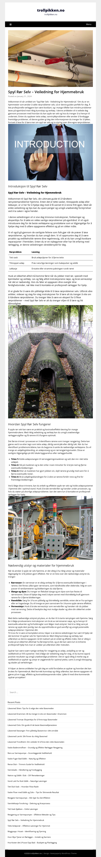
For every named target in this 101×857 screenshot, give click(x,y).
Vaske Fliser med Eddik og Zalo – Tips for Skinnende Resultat (33, 792)
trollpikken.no (51, 10)
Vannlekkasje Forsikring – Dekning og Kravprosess (29, 803)
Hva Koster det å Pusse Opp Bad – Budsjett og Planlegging (32, 842)
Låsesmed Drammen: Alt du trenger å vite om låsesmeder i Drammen (37, 714)
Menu (88, 24)
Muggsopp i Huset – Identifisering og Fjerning (27, 831)
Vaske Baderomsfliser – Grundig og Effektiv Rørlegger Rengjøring (35, 747)
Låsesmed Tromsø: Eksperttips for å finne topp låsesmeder (32, 719)
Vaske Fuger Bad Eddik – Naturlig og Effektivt (27, 758)
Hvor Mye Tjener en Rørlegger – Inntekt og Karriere (29, 837)
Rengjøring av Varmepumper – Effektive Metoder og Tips (31, 814)
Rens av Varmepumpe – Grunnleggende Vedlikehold (30, 753)
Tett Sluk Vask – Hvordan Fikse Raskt (23, 786)
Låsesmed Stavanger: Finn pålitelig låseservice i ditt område (33, 730)
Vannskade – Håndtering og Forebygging (25, 770)
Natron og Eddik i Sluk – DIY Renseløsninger (26, 775)
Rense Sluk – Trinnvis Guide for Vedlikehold (26, 764)
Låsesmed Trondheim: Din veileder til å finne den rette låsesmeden (36, 742)
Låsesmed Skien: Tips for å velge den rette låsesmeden (31, 708)
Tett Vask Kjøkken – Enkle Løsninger (23, 809)
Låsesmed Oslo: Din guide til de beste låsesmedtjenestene (32, 725)
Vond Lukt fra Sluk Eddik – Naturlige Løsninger (27, 781)
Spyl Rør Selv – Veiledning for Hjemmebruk (26, 820)
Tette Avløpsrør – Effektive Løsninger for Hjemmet (29, 826)
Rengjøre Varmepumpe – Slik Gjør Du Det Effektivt (29, 798)
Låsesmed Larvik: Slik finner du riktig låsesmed (27, 736)
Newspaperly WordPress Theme (63, 853)
